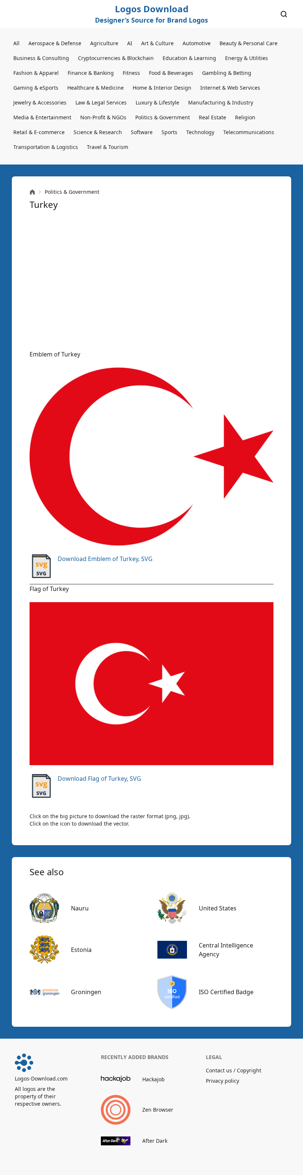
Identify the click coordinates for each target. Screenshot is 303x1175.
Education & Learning (189, 58)
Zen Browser (157, 1109)
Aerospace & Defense (54, 43)
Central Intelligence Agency (226, 949)
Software (142, 132)
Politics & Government (162, 117)
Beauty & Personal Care (248, 43)
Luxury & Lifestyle (157, 102)
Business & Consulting (41, 58)
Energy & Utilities (246, 58)
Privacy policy (222, 1080)
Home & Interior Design (162, 87)
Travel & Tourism (107, 146)
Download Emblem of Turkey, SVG (105, 559)
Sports (169, 132)
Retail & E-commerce (39, 132)
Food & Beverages (171, 72)
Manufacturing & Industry (220, 102)
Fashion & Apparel (36, 72)
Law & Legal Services (101, 102)
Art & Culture (157, 43)
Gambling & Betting (226, 72)
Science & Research (98, 132)
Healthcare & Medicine (95, 87)
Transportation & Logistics (45, 146)
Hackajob (153, 1079)
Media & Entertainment (42, 117)
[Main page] (32, 192)
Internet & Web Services (230, 87)
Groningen (86, 992)
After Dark (154, 1140)
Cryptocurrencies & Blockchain (116, 58)
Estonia (81, 950)
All (16, 43)
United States (217, 908)
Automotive (197, 43)
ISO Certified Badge (226, 992)
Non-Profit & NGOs (103, 117)
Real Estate (212, 117)
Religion (245, 117)
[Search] (283, 14)
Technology (200, 132)
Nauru (80, 908)
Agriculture (104, 43)
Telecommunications (248, 132)
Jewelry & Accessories (40, 102)
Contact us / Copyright (233, 1070)
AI (129, 43)
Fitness (131, 72)
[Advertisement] (151, 280)
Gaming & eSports (35, 87)
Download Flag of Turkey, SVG (99, 778)
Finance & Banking (91, 72)
